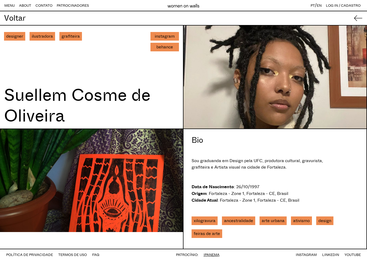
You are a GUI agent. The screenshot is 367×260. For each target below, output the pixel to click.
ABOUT (25, 5)
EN (319, 5)
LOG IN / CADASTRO (343, 5)
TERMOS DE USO (72, 254)
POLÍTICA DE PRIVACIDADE (29, 254)
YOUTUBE (352, 254)
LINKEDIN (330, 254)
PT (313, 5)
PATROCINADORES (73, 5)
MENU (9, 5)
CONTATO (43, 5)
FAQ (95, 254)
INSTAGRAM (306, 254)
